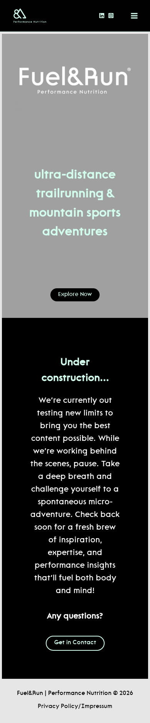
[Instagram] (111, 15)
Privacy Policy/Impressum (75, 707)
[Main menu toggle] (134, 16)
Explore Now (75, 294)
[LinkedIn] (101, 15)
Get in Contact (75, 643)
